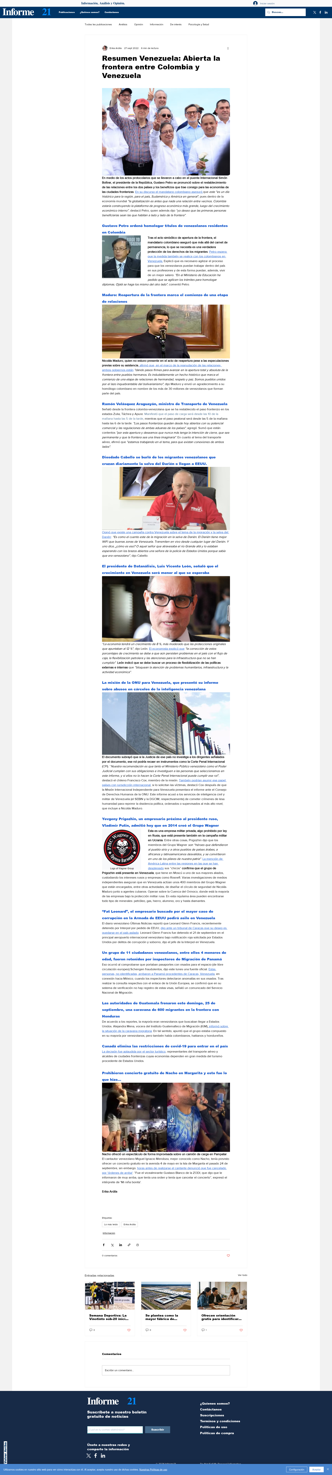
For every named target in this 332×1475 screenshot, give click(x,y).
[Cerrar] (328, 1469)
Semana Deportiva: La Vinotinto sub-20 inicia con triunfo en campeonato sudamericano (108, 1317)
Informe (18, 11)
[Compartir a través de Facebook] (103, 1244)
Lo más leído (111, 1224)
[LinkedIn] (326, 12)
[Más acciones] (228, 48)
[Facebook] (320, 12)
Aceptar (316, 1469)
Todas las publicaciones (98, 24)
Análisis (123, 24)
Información (156, 24)
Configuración (296, 1469)
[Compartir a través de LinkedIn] (120, 1244)
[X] (314, 12)
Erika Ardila (130, 1224)
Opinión (138, 24)
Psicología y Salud (198, 24)
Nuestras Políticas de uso (153, 1469)
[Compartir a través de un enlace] (129, 1244)
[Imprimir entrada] (137, 1244)
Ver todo (242, 1275)
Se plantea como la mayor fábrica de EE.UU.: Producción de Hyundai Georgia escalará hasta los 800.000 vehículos (164, 1317)
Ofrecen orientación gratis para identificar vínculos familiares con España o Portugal (221, 1317)
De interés (176, 24)
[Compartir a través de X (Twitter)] (112, 1244)
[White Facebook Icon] (96, 1456)
